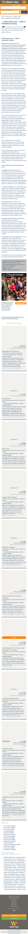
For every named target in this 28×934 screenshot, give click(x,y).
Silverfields (9, 846)
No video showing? (20, 303)
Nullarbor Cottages (8, 547)
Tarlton (8, 843)
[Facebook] (13, 910)
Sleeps (22, 5)
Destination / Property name (6, 5)
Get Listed (14, 899)
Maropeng (9, 32)
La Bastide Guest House (10, 698)
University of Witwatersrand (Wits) (15, 70)
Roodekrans (10, 849)
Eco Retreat (6, 399)
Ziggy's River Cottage (9, 497)
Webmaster (14, 901)
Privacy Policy (14, 906)
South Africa (9, 16)
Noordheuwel (10, 834)
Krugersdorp (9, 836)
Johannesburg (5, 45)
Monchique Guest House (10, 351)
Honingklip (9, 831)
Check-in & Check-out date (6, 10)
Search (24, 12)
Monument (9, 839)
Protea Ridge (9, 826)
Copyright (14, 903)
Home (2, 16)
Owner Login (14, 918)
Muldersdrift (10, 841)
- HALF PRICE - (14, 637)
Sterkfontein (9, 827)
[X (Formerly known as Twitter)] (14, 910)
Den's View (5, 449)
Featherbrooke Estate (12, 844)
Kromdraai (9, 829)
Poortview (9, 848)
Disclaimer (14, 904)
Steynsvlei (9, 832)
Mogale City (9, 838)
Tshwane (14, 45)
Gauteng (15, 16)
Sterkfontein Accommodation (12, 18)
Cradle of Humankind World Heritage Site (13, 256)
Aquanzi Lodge (7, 748)
